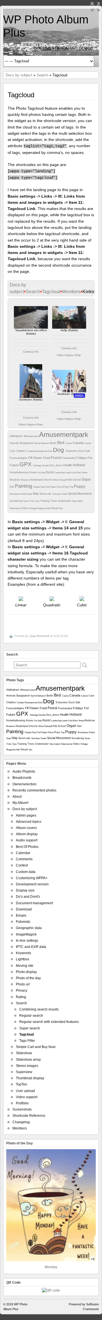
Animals (15, 443)
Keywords (23, 953)
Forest (56, 458)
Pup (72, 487)
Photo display (26, 972)
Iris (39, 472)
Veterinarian (16, 508)
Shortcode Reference (28, 1116)
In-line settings (27, 941)
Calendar (23, 853)
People (37, 487)
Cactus (69, 443)
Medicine (15, 479)
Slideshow (24, 1053)
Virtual (55, 508)
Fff (30, 457)
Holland (79, 465)
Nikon (56, 480)
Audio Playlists (23, 771)
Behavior (45, 443)
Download (24, 909)
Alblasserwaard (31, 436)
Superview (24, 1072)
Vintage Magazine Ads (40, 508)
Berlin (53, 443)
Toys (37, 501)
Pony (66, 486)
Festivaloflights (19, 458)
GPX (26, 464)
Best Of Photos (27, 847)
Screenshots (22, 1109)
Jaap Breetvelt (39, 636)
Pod (47, 487)
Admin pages (26, 815)
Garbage (37, 465)
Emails (21, 915)
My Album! (20, 803)
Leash (68, 472)
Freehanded (68, 458)
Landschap (60, 472)
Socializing (16, 500)
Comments (24, 859)
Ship (36, 493)
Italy (43, 472)
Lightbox (22, 959)
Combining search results (39, 1009)
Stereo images (27, 1066)
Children (21, 451)
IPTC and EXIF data (31, 947)
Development (41, 451)
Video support (26, 1097)
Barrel (37, 443)
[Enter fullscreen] (95, 6)
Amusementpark (63, 434)
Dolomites (72, 451)
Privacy (21, 990)
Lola (74, 472)
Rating (21, 997)
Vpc (61, 508)
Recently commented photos (34, 790)
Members (71, 291)
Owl (12, 486)
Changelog (21, 1122)
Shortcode (45, 493)
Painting (24, 486)
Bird (61, 442)
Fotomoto (23, 922)
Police (59, 487)
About (17, 797)
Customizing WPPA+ (32, 878)
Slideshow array (28, 1060)
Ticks (32, 501)
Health (68, 465)
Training (45, 500)
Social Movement (80, 493)
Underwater (65, 500)
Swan (26, 501)
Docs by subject (19, 75)
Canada (78, 443)
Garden (46, 465)
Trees (54, 500)
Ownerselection (24, 784)
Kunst (50, 472)
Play (43, 487)
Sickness (56, 494)
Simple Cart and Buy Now (36, 1047)
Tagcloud (51, 291)
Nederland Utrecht (42, 479)
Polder (53, 487)
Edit (88, 451)
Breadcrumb (21, 778)
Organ (86, 479)
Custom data (25, 872)
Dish (50, 451)
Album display (27, 834)
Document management (34, 903)
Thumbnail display (30, 1078)
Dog (59, 449)
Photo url (23, 984)
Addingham (17, 436)
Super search (29, 1028)
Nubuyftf (63, 480)
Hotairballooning (19, 472)
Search (42, 75)
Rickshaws (15, 494)
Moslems (26, 480)
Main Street (81, 472)
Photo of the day (28, 978)
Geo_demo (56, 465)
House (33, 472)
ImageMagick (26, 934)
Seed (30, 494)
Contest (31, 451)
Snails (64, 494)
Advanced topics (28, 822)
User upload (25, 1091)
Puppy (79, 486)
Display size (25, 890)
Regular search (31, 1016)
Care (13, 451)
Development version (32, 884)
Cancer (88, 443)
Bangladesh (27, 443)
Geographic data (29, 928)
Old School (74, 479)
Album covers (26, 828)
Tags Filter (27, 1041)
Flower (38, 457)
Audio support (26, 840)
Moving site (24, 966)
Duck (82, 451)
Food (47, 457)
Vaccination (77, 501)
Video (25, 508)
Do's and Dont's (28, 897)
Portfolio (22, 1103)
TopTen (21, 1084)
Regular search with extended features (49, 1022)
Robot (24, 494)
